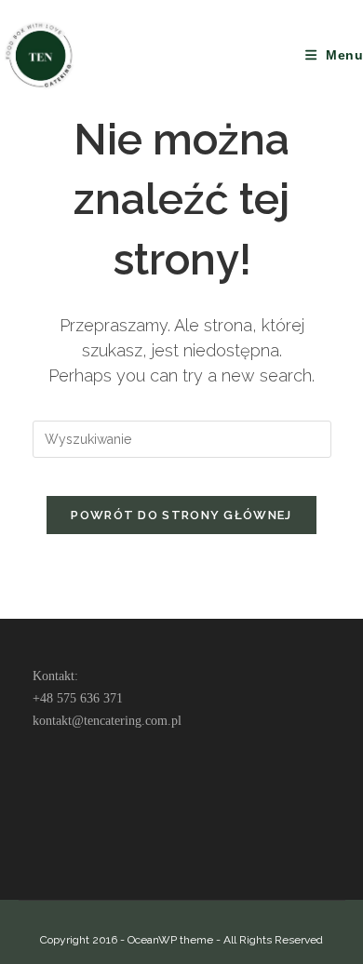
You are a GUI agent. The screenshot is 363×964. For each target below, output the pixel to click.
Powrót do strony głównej (181, 515)
